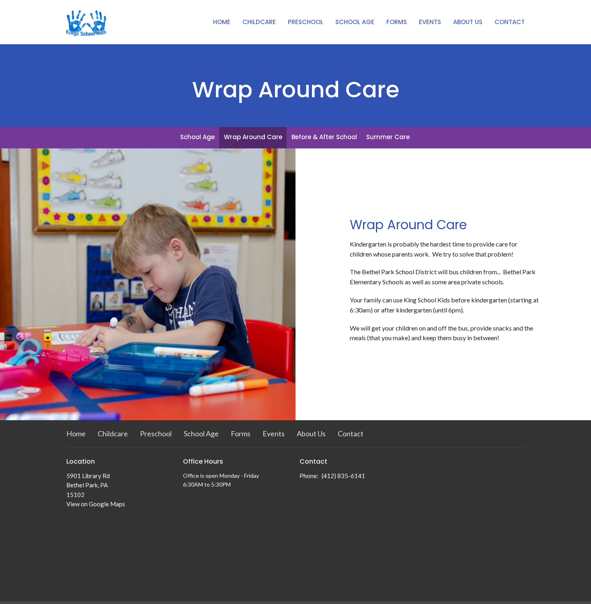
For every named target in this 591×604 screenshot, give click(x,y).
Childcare (259, 22)
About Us (467, 22)
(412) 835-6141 (343, 475)
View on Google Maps (95, 503)
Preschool (305, 22)
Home (221, 22)
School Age (354, 22)
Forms (396, 22)
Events (430, 22)
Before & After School (324, 137)
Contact (510, 22)
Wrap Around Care (253, 137)
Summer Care (388, 137)
